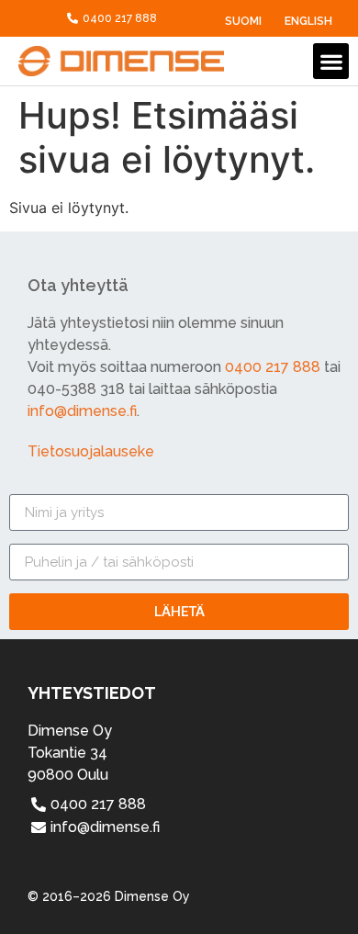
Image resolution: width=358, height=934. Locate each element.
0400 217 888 (272, 367)
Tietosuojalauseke (91, 451)
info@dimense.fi (82, 411)
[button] (331, 61)
